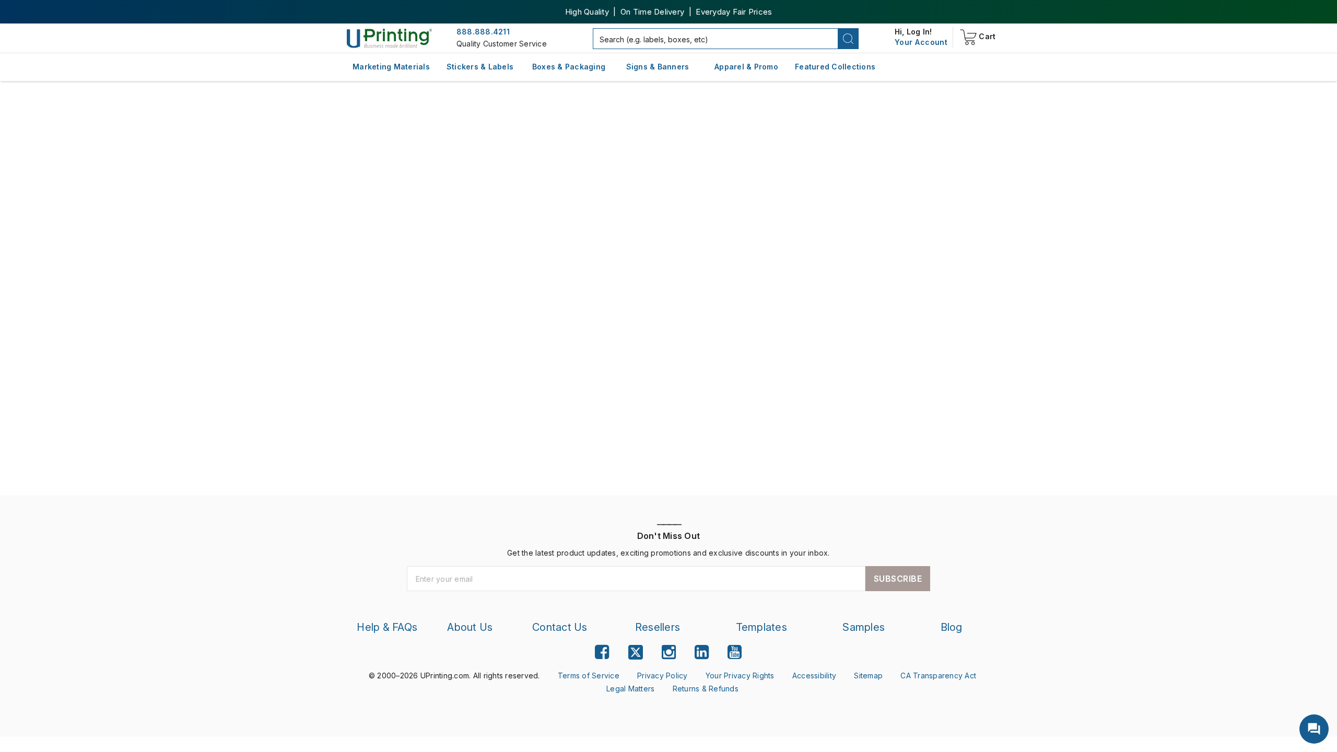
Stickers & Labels (480, 66)
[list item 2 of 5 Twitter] (635, 653)
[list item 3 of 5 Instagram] (669, 652)
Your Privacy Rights (736, 676)
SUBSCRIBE (898, 578)
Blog (951, 627)
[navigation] (921, 42)
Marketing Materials (391, 66)
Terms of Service (591, 676)
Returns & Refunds (705, 689)
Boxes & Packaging (568, 66)
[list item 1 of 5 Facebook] (602, 652)
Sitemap (861, 676)
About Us (473, 627)
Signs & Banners (657, 66)
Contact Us (562, 627)
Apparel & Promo (746, 66)
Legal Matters (630, 689)
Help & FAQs (388, 627)
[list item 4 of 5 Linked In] (702, 652)
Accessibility (808, 676)
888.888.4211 (483, 31)
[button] (848, 38)
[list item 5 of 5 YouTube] (735, 652)
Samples (863, 627)
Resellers (659, 627)
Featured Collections (835, 66)
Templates (761, 627)
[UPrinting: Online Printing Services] (389, 37)
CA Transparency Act (929, 676)
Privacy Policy (662, 676)
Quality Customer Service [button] (500, 44)
